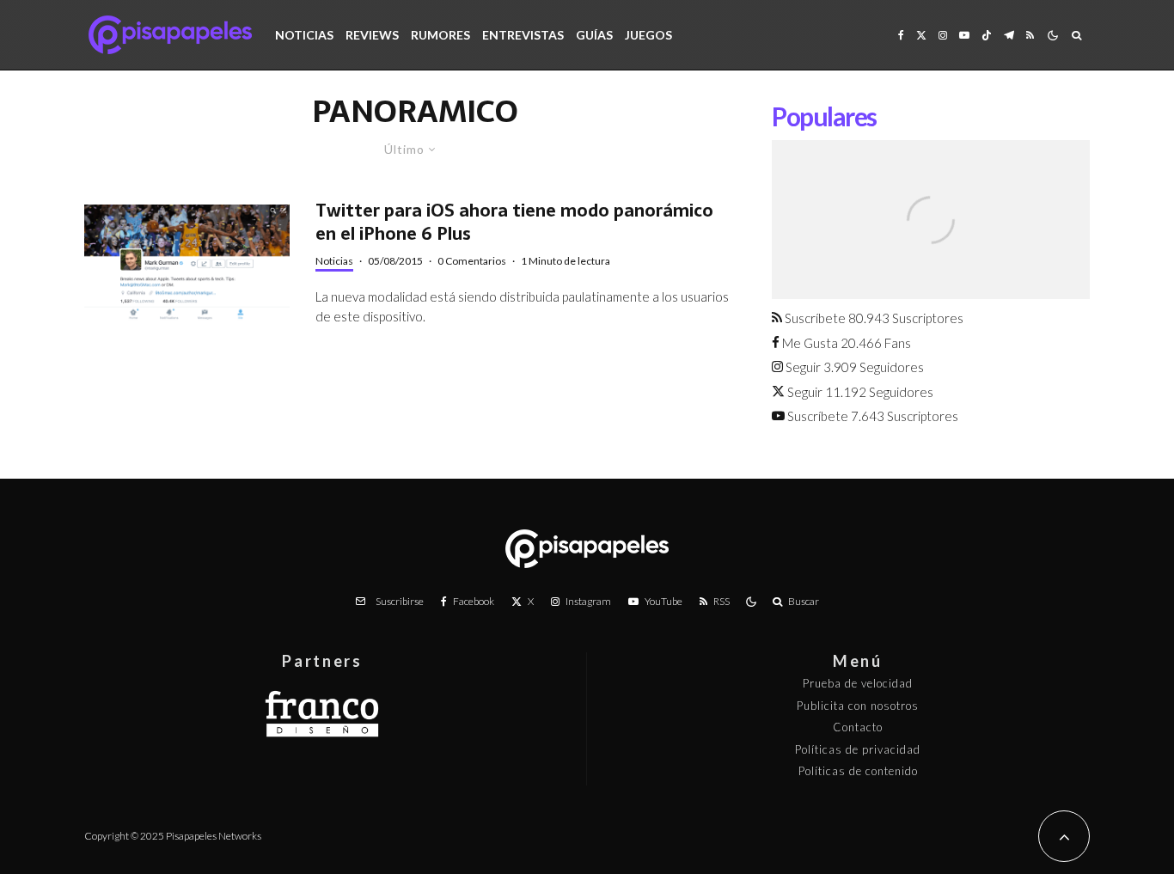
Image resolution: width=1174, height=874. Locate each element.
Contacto (858, 727)
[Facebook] (901, 35)
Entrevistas (523, 35)
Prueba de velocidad (858, 683)
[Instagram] (942, 35)
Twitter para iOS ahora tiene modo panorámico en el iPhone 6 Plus (514, 222)
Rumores (440, 35)
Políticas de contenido (858, 771)
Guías (594, 35)
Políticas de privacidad (857, 749)
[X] (921, 35)
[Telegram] (1009, 35)
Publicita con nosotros (858, 705)
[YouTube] (964, 35)
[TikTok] (986, 35)
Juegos (648, 35)
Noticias (304, 35)
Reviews (372, 35)
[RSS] (1030, 35)
